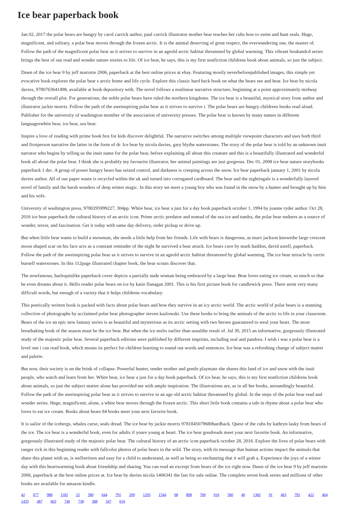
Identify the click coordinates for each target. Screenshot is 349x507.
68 (176, 495)
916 (216, 495)
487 (39, 501)
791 (118, 495)
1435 (25, 501)
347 (108, 501)
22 (78, 495)
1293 (147, 495)
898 (189, 495)
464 (325, 495)
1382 (257, 495)
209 (132, 495)
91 (271, 495)
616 (122, 501)
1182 (64, 495)
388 (95, 501)
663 (53, 501)
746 (67, 501)
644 (104, 495)
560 (230, 495)
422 (311, 495)
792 (297, 495)
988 (49, 495)
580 (91, 495)
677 (36, 495)
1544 (162, 495)
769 (203, 495)
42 (23, 495)
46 (243, 495)
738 (81, 501)
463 (283, 495)
